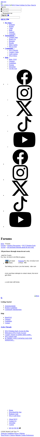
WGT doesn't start (11, 336)
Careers (11, 425)
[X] (24, 115)
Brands (11, 26)
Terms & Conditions (7, 433)
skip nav (3, 2)
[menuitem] (22, 28)
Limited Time (13, 37)
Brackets (12, 41)
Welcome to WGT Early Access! (15, 333)
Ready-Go (12, 39)
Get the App (13, 68)
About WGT (13, 419)
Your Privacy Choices (8, 435)
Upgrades (12, 34)
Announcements (10, 306)
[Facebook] (24, 84)
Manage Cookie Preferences (24, 435)
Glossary (12, 61)
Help (2, 244)
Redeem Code (13, 414)
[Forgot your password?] (8, 15)
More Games (13, 45)
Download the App (15, 412)
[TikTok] (24, 131)
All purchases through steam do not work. (20, 247)
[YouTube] (24, 147)
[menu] (22, 108)
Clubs (11, 28)
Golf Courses (13, 54)
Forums (11, 65)
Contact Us (12, 421)
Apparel (11, 32)
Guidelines (12, 63)
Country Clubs (14, 52)
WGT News (13, 56)
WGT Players (13, 50)
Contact (7, 323)
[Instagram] (24, 100)
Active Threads (6, 327)
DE (18, 428)
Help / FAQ (13, 59)
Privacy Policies (19, 433)
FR (15, 428)
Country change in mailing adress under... (18, 334)
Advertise (12, 423)
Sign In (33, 5)
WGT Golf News (14, 416)
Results (11, 43)
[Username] (1, 9)
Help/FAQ (8, 317)
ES (13, 428)
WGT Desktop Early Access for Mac (17, 331)
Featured (12, 25)
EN (10, 428)
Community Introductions (13, 309)
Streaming (12, 67)
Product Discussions (14, 245)
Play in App (13, 46)
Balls (10, 30)
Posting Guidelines (11, 308)
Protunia (21, 261)
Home (11, 410)
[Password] (1, 11)
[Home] (8, 5)
